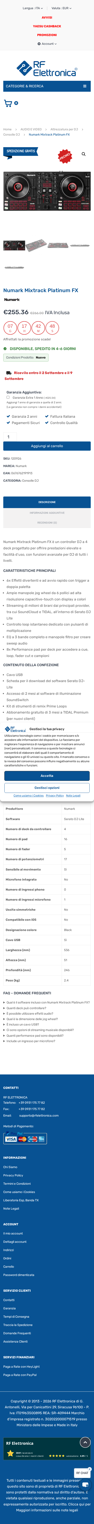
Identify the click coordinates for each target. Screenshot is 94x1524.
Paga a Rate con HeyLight (21, 1367)
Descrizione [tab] (47, 502)
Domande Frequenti (17, 1333)
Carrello (8, 1267)
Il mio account (13, 1233)
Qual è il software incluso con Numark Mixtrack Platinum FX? (48, 1002)
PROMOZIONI (47, 35)
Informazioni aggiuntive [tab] (47, 512)
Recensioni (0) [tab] (47, 522)
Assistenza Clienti (15, 1341)
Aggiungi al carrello (47, 446)
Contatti (8, 1300)
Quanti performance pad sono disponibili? (35, 1036)
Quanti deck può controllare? (26, 1008)
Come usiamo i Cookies (29, 795)
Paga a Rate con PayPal (20, 1375)
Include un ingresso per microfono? (31, 1041)
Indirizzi (8, 1250)
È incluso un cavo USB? (23, 1024)
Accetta (47, 776)
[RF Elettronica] (47, 68)
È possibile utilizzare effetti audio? (30, 1013)
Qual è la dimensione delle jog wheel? (32, 1019)
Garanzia (9, 1308)
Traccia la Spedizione (18, 1325)
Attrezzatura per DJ (64, 129)
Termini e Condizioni (17, 1183)
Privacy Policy (55, 795)
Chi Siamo (10, 1167)
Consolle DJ (11, 134)
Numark (21, 466)
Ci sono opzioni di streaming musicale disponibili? (40, 1030)
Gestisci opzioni (47, 788)
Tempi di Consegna (16, 1317)
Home (7, 129)
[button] (84, 154)
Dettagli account (14, 1242)
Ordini (7, 1258)
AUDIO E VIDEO (31, 129)
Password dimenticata (18, 1275)
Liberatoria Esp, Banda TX (21, 1200)
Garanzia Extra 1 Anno (34, 398)
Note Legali (73, 795)
